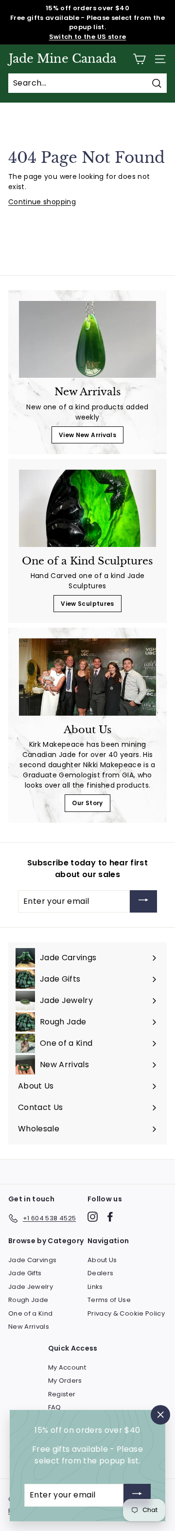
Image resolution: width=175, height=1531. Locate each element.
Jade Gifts (25, 1273)
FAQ (54, 1407)
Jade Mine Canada (62, 59)
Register (62, 1394)
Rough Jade (28, 1299)
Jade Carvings (32, 1260)
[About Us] (87, 677)
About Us (102, 1260)
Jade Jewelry (30, 1286)
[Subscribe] (143, 901)
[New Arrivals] (87, 339)
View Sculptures (87, 603)
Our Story (87, 803)
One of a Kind (30, 1313)
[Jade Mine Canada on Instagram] (93, 1217)
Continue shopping (42, 202)
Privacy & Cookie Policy (126, 1313)
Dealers (100, 1273)
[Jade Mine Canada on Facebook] (110, 1217)
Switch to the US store (87, 36)
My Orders (65, 1380)
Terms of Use (109, 1299)
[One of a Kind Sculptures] (87, 508)
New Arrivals (28, 1326)
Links (95, 1286)
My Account (67, 1367)
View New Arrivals (87, 435)
